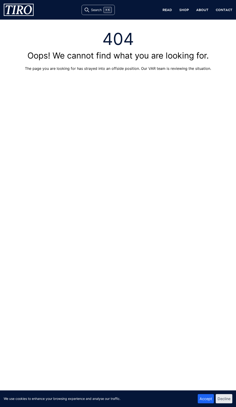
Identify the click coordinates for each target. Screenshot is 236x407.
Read (167, 10)
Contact (224, 10)
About (202, 10)
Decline (224, 398)
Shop (184, 10)
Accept (206, 398)
